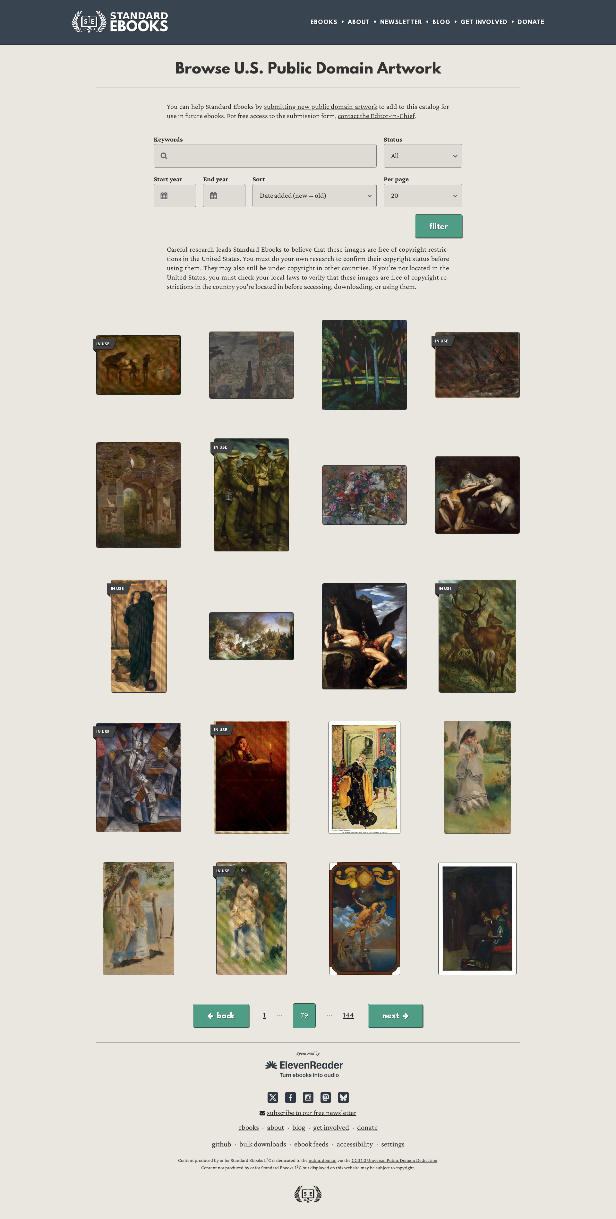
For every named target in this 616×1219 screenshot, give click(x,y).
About (359, 22)
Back (226, 1015)
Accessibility (355, 1144)
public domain (323, 1160)
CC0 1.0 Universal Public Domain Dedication (394, 1160)
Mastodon (326, 1097)
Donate (531, 22)
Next (390, 1015)
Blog (441, 22)
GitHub (221, 1144)
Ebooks (324, 22)
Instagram (308, 1097)
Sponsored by (308, 1053)
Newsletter (401, 22)
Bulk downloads (262, 1144)
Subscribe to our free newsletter (311, 1113)
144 (348, 1015)
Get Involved (484, 22)
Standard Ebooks (120, 22)
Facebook (290, 1097)
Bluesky (343, 1097)
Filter (438, 226)
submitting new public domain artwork (320, 106)
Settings (393, 1144)
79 (304, 1015)
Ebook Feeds (311, 1144)
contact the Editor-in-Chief (376, 116)
